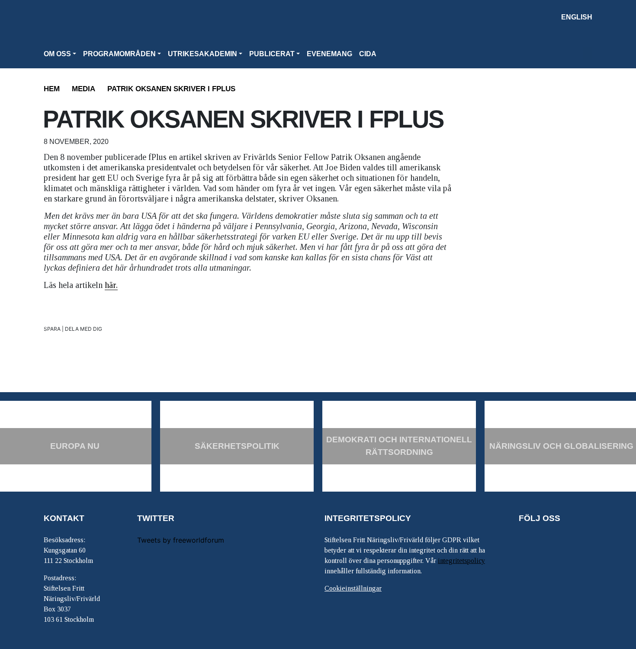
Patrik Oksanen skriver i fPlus (171, 89)
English (576, 17)
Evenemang (329, 54)
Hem (52, 89)
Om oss (57, 54)
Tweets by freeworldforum (180, 540)
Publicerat (272, 54)
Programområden (119, 54)
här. (111, 285)
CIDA (367, 54)
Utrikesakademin (202, 54)
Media (83, 89)
